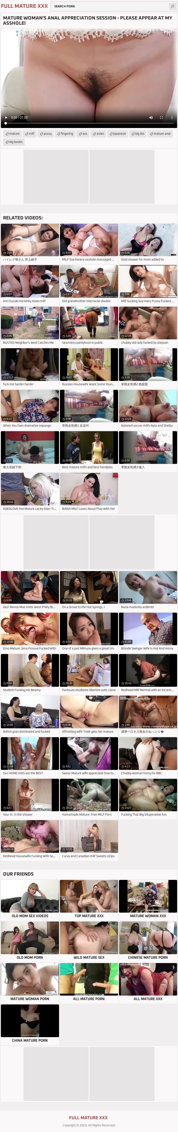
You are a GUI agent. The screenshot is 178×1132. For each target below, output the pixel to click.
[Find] (172, 6)
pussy (48, 133)
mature (14, 133)
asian (100, 133)
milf (31, 133)
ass (84, 133)
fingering (67, 133)
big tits (139, 133)
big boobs (16, 142)
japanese (119, 133)
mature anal (162, 133)
